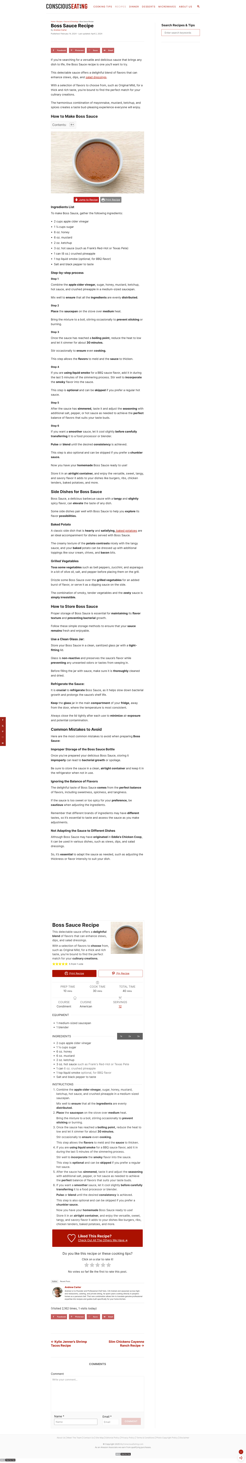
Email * (107, 1416)
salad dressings (96, 77)
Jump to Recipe (88, 199)
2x (130, 1036)
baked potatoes (126, 530)
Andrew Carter (60, 30)
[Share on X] (3, 726)
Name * (59, 1416)
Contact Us (88, 1437)
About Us (61, 1437)
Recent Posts (65, 1281)
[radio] (86, 1265)
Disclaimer (184, 1437)
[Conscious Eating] (67, 6)
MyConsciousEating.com (131, 1444)
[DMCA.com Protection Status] (123, 1454)
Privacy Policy (128, 1437)
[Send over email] (3, 743)
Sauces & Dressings (71, 21)
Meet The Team (74, 1437)
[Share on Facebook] (3, 720)
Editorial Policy (112, 1437)
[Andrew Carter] (57, 1292)
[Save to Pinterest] (3, 731)
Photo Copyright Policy (167, 1437)
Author (54, 1281)
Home (53, 21)
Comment (57, 1373)
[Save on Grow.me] (3, 737)
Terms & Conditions (145, 1437)
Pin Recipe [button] (122, 973)
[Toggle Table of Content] (70, 124)
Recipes (59, 21)
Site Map (99, 1437)
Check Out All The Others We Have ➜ (102, 1240)
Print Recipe (112, 199)
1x (121, 1036)
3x (138, 1036)
